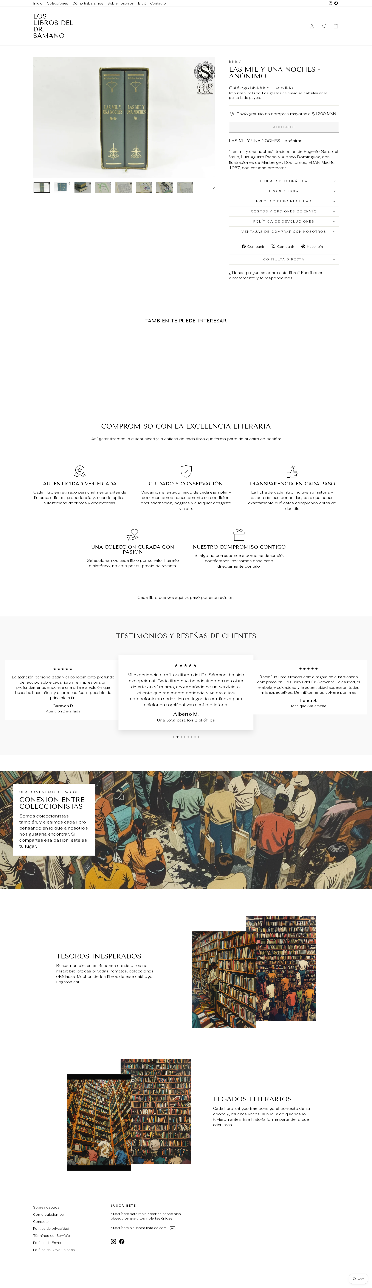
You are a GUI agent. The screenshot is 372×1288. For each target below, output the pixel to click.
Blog (142, 3)
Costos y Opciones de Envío (284, 211)
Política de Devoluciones (283, 221)
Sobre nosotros (120, 3)
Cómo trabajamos (88, 3)
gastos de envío (284, 93)
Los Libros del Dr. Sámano (53, 26)
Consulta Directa (284, 259)
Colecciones (57, 3)
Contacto (158, 3)
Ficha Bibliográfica (284, 181)
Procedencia (284, 191)
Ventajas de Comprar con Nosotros (284, 232)
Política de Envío (47, 1243)
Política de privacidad (51, 1228)
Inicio (38, 3)
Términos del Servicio (51, 1236)
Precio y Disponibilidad (284, 201)
